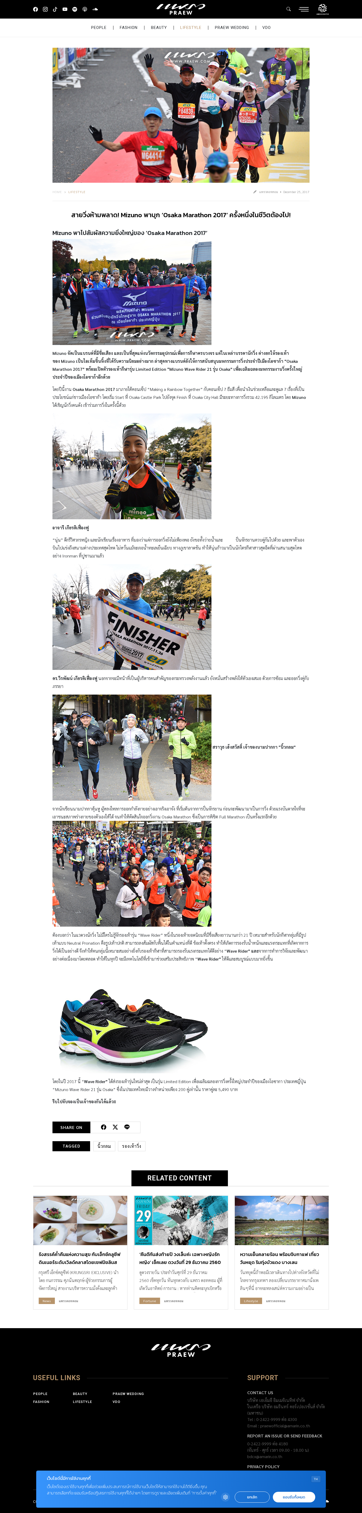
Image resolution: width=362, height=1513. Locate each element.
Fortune (149, 1301)
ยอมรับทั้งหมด (294, 1497)
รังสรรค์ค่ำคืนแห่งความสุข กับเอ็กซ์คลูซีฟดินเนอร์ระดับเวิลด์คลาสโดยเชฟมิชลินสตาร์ (79, 1262)
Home (57, 192)
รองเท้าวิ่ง (131, 1146)
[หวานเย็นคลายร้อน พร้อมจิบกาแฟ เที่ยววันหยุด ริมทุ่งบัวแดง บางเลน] (282, 1220)
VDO (266, 27)
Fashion (129, 27)
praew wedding (232, 27)
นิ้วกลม (104, 1146)
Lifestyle (190, 27)
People (99, 27)
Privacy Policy (263, 1466)
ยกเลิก (252, 1497)
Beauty (159, 27)
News (47, 1301)
